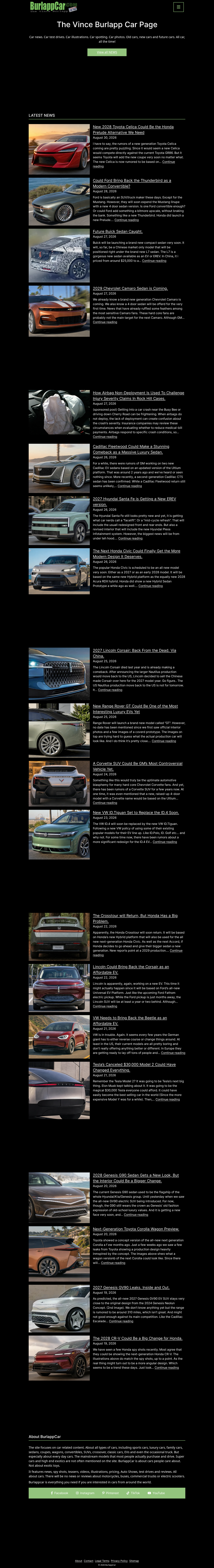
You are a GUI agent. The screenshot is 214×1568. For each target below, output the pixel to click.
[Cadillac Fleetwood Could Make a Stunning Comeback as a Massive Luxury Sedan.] (59, 468)
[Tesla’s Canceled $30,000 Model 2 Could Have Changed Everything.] (59, 1090)
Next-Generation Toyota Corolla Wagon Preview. (136, 1229)
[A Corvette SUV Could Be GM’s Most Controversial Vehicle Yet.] (59, 783)
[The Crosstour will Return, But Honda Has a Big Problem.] (59, 936)
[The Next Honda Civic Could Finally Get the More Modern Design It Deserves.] (59, 570)
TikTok (135, 1493)
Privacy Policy (119, 1560)
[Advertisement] (107, 86)
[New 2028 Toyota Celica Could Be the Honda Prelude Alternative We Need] (59, 149)
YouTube (159, 1493)
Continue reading (127, 220)
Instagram (87, 1493)
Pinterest (112, 1493)
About (78, 1560)
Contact (88, 1560)
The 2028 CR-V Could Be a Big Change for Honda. (138, 1338)
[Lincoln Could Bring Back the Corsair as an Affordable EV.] (59, 987)
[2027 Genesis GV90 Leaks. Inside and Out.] (59, 1308)
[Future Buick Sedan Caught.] (59, 255)
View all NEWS (107, 52)
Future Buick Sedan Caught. (118, 231)
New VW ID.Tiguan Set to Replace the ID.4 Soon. (136, 812)
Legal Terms (102, 1560)
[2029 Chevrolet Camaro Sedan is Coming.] (59, 310)
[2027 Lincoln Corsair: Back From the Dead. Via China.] (59, 673)
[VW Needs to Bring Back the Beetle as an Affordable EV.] (59, 1036)
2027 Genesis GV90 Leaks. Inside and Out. (131, 1287)
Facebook (61, 1493)
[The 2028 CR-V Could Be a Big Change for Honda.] (59, 1357)
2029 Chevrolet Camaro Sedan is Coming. (130, 288)
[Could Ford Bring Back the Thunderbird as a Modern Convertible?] (59, 201)
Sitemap (134, 1560)
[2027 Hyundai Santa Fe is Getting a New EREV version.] (59, 520)
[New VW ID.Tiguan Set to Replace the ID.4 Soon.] (59, 834)
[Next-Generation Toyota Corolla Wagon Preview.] (59, 1253)
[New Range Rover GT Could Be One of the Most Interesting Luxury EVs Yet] (59, 730)
